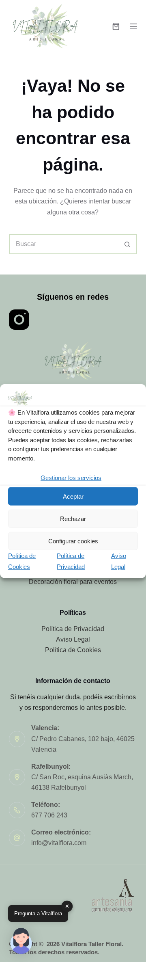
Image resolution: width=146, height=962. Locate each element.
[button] (21, 941)
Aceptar (73, 496)
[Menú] (133, 26)
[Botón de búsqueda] (127, 244)
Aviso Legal (73, 639)
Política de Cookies (73, 649)
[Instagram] (19, 319)
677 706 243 (49, 815)
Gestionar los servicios (71, 477)
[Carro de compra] (116, 26)
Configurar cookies (73, 541)
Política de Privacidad (72, 628)
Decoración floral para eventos (73, 581)
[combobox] (64, 244)
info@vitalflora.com (58, 842)
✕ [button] (67, 906)
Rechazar (73, 518)
